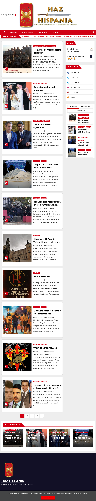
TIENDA (55, 32)
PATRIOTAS (36, 235)
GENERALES (37, 83)
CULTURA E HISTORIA (39, 46)
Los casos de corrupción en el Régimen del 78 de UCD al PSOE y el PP (47, 388)
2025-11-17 (38, 171)
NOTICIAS (13, 32)
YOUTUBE (73, 92)
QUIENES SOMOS (28, 32)
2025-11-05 (38, 208)
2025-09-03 (38, 280)
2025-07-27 (38, 317)
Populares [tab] (86, 106)
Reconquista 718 (41, 276)
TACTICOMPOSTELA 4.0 (45, 348)
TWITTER (73, 77)
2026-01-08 (38, 131)
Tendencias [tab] (81, 110)
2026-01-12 (38, 93)
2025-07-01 (38, 351)
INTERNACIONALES (38, 120)
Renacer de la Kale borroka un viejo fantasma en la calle (46, 205)
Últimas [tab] (74, 106)
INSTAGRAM (74, 87)
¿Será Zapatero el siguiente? (59, 436)
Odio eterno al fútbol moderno (36, 437)
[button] (94, 32)
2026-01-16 (38, 56)
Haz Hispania (49, 56)
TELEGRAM (74, 82)
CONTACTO (43, 32)
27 (37, 416)
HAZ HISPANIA (12, 481)
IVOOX (72, 97)
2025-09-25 (38, 245)
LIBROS (47, 46)
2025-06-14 (38, 391)
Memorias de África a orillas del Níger (83, 122)
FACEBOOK (74, 72)
